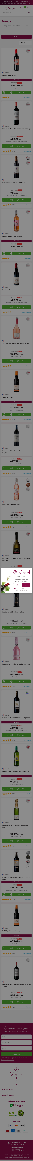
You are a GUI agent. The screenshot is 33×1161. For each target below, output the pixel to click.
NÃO (17, 585)
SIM (26, 585)
